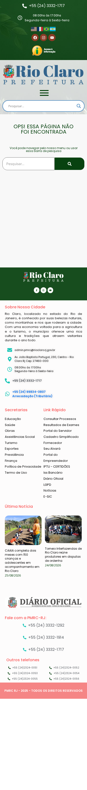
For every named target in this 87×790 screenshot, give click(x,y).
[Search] (69, 163)
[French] (40, 28)
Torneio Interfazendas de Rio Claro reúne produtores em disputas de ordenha (63, 555)
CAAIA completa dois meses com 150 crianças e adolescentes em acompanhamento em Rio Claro (22, 560)
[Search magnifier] (78, 106)
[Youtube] (52, 37)
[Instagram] (43, 37)
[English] (34, 28)
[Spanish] (53, 28)
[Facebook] (35, 37)
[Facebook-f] (36, 290)
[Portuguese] (47, 28)
